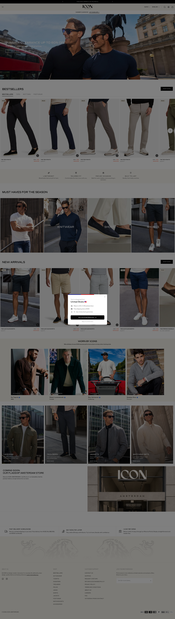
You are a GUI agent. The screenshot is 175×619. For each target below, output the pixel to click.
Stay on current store (87, 321)
